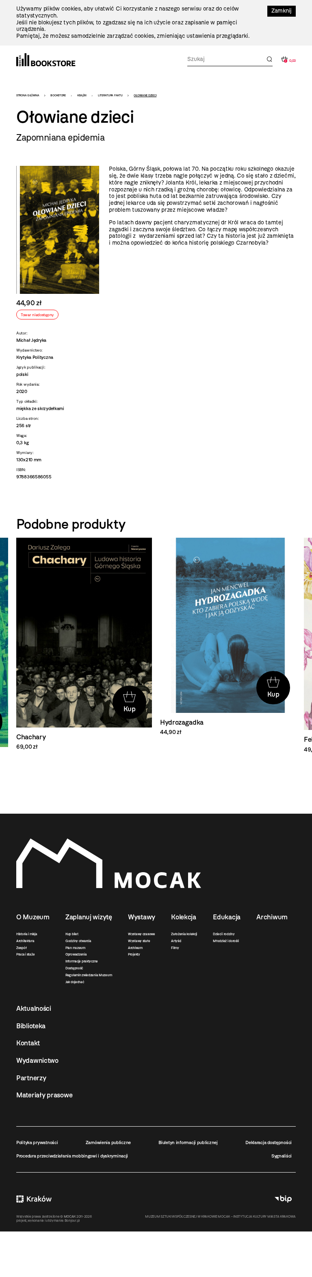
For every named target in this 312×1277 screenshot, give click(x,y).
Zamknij (281, 10)
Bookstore (57, 95)
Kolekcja (183, 917)
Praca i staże (25, 954)
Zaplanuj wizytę (88, 917)
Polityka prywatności (37, 1142)
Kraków (34, 1199)
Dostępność (74, 968)
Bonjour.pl (72, 1220)
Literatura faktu (110, 95)
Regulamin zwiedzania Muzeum (88, 975)
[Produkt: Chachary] (84, 644)
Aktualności (33, 1008)
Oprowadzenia (76, 954)
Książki (82, 95)
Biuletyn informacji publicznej (188, 1142)
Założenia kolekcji (184, 934)
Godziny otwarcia (78, 941)
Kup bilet (71, 934)
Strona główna (27, 95)
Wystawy (141, 917)
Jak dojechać (74, 982)
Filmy (175, 948)
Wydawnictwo (37, 1060)
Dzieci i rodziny (224, 934)
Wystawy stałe (139, 941)
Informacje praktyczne (81, 961)
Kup (130, 709)
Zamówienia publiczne (108, 1142)
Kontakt (28, 1043)
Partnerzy (31, 1078)
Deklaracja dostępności (268, 1142)
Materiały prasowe (44, 1095)
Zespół (21, 948)
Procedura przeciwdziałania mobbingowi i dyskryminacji (72, 1156)
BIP (283, 1199)
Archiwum (135, 948)
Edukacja (226, 917)
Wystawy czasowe (141, 934)
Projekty (134, 954)
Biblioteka (31, 1026)
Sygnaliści (281, 1156)
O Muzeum (33, 917)
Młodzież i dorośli (225, 941)
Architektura (25, 941)
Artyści (176, 941)
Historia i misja (26, 934)
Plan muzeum (75, 948)
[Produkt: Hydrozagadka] (228, 637)
